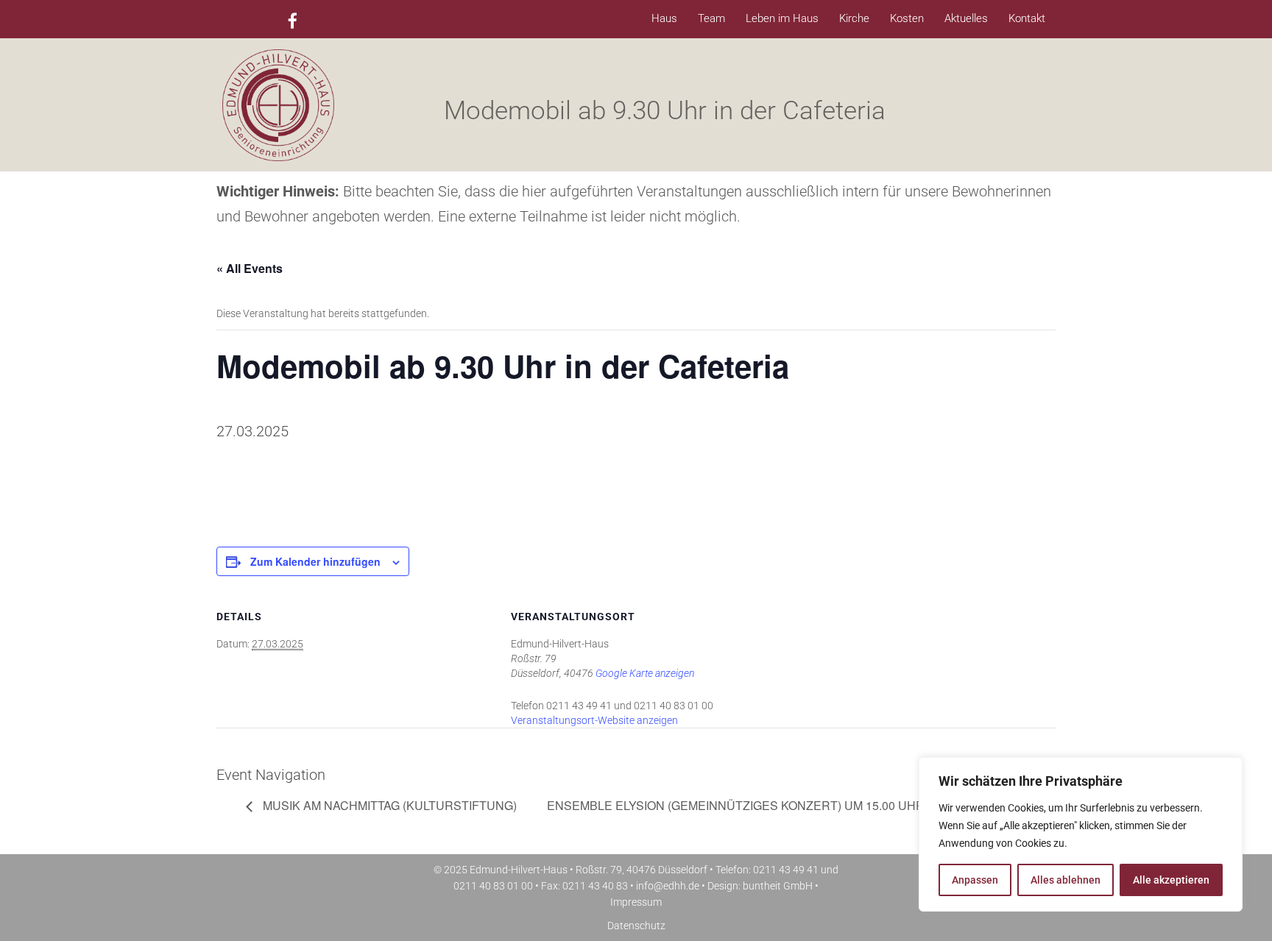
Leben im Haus (782, 18)
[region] (1081, 834)
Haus (664, 18)
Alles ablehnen (1065, 880)
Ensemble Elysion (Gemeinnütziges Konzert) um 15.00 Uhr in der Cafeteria (794, 805)
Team (711, 18)
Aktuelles (966, 18)
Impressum (636, 902)
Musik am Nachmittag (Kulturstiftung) (388, 805)
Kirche (854, 18)
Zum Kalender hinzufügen (315, 561)
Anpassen (975, 880)
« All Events (249, 268)
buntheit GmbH (778, 886)
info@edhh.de (667, 886)
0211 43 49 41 (786, 870)
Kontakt (1026, 18)
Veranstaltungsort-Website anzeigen (594, 720)
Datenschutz (636, 925)
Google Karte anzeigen (645, 673)
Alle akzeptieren (1171, 880)
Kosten (907, 18)
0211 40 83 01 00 (493, 886)
